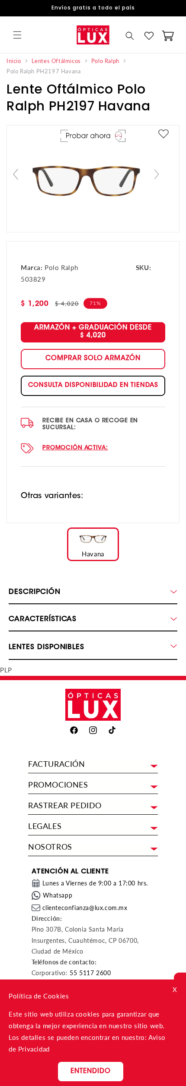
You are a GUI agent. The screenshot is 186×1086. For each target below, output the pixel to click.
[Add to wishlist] (163, 134)
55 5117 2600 (90, 972)
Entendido (91, 1071)
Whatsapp (58, 895)
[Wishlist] (148, 35)
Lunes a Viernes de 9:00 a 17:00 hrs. (95, 883)
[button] (17, 34)
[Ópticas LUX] (93, 35)
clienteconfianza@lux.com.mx (85, 907)
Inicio (13, 61)
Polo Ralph (105, 61)
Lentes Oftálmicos (56, 61)
